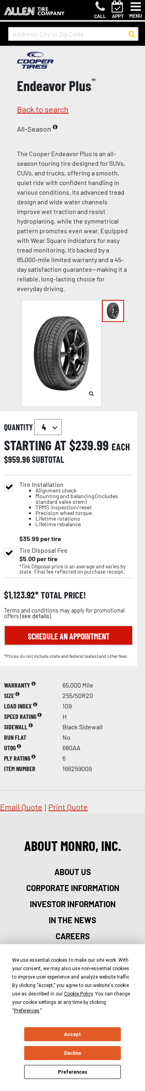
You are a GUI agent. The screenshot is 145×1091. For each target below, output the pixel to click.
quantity (19, 427)
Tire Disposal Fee (43, 550)
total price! (62, 595)
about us (72, 872)
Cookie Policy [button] (78, 994)
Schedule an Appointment (69, 636)
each (121, 447)
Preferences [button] (26, 1011)
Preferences (72, 1072)
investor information (73, 904)
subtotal (48, 459)
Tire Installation (68, 504)
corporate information (72, 888)
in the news (72, 920)
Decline (72, 1053)
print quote (68, 807)
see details (35, 616)
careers (73, 936)
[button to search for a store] (132, 34)
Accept (72, 1034)
